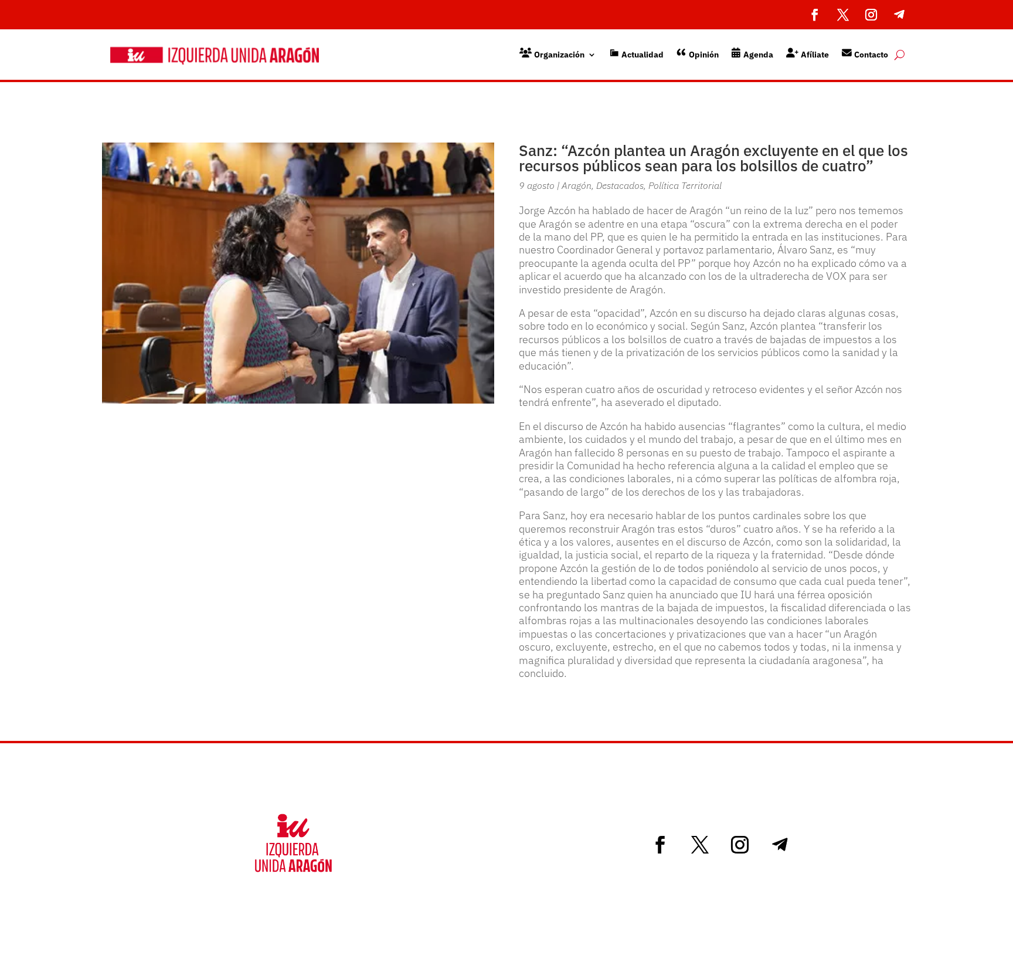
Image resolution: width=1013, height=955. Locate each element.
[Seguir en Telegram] (899, 14)
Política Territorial (685, 185)
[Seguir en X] (843, 14)
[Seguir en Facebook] (815, 14)
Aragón (577, 185)
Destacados (620, 185)
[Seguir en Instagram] (871, 14)
